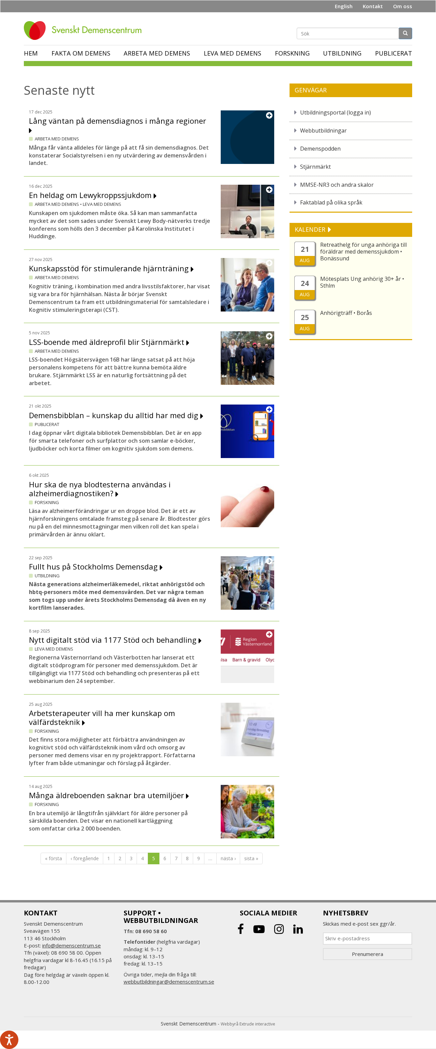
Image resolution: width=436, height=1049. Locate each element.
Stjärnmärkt (315, 166)
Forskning (292, 53)
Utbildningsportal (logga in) (335, 112)
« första (53, 858)
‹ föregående (85, 858)
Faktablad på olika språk (331, 202)
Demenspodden (320, 148)
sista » (251, 858)
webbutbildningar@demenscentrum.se (169, 981)
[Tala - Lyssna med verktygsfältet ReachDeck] (9, 1040)
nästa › (228, 858)
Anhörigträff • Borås (346, 313)
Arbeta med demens (157, 53)
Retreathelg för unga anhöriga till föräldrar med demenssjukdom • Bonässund (363, 251)
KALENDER (311, 229)
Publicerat (393, 53)
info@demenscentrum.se (71, 945)
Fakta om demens (80, 53)
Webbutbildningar (323, 130)
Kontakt (373, 6)
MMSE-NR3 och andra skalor (337, 184)
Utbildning (342, 53)
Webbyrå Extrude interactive (248, 1024)
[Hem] (85, 30)
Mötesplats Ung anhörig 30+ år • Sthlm (362, 282)
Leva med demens (232, 53)
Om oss (402, 6)
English (344, 6)
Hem (31, 53)
